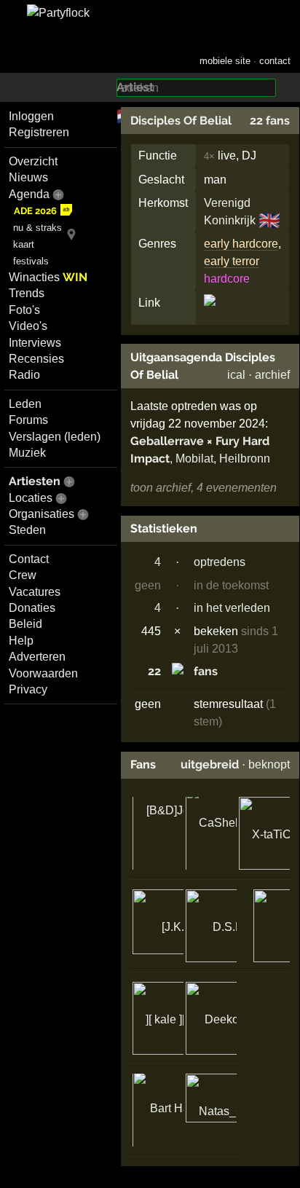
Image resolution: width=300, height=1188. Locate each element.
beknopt (269, 764)
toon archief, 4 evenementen (203, 487)
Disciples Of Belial (181, 120)
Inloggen (31, 116)
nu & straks (37, 227)
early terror (231, 261)
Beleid (25, 624)
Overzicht (33, 161)
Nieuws (28, 177)
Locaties (30, 498)
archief (272, 375)
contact (275, 60)
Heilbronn (244, 458)
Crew (22, 575)
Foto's (24, 310)
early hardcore (241, 243)
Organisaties (41, 514)
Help (21, 640)
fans (206, 671)
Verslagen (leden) (54, 436)
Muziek (27, 453)
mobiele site (225, 60)
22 (154, 671)
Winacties (48, 277)
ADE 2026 (35, 210)
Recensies (36, 359)
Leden (25, 404)
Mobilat (194, 458)
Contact (29, 559)
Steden (27, 530)
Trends (26, 293)
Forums (28, 420)
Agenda (29, 194)
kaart (23, 244)
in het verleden (232, 608)
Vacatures (34, 592)
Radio (24, 375)
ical (236, 375)
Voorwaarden (43, 673)
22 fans (270, 120)
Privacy (28, 689)
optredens (219, 562)
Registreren (39, 132)
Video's (28, 326)
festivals (31, 261)
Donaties (32, 608)
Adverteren (37, 656)
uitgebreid (210, 764)
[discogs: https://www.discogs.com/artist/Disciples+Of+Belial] (210, 312)
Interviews (35, 343)
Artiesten (34, 481)
